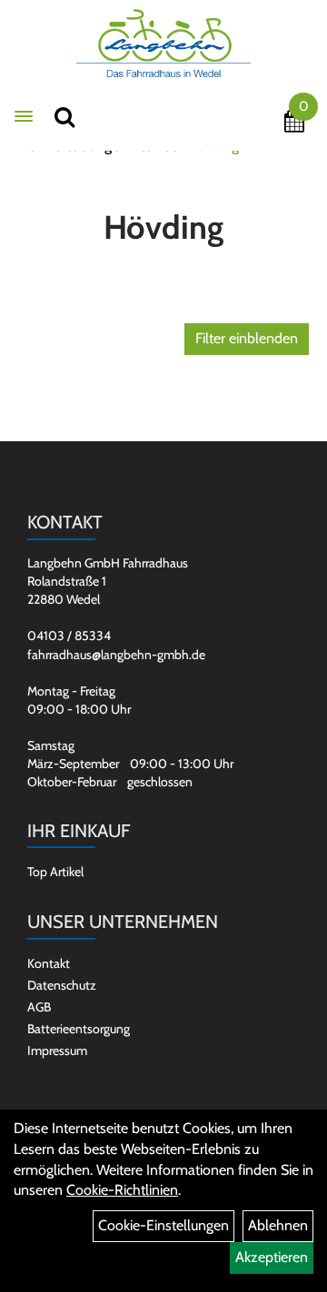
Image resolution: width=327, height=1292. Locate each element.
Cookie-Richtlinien (122, 1189)
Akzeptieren (271, 1257)
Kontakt (48, 963)
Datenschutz (61, 985)
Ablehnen (278, 1225)
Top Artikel (55, 871)
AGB (39, 1007)
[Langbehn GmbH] (163, 43)
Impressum (57, 1050)
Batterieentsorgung (78, 1029)
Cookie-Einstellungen (163, 1225)
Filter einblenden (246, 338)
